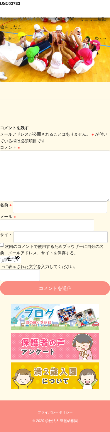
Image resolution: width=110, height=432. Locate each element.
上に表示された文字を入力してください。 (39, 266)
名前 (6, 205)
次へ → (100, 37)
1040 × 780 (63, 18)
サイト (6, 234)
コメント (10, 147)
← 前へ (9, 37)
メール (8, 216)
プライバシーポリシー (55, 411)
